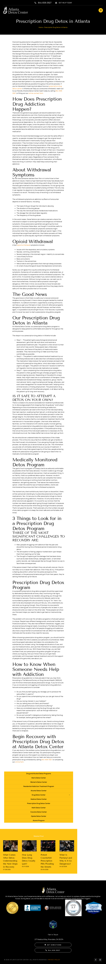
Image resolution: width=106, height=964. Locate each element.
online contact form (36, 93)
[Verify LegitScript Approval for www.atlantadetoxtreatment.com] (53, 922)
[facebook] (95, 960)
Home (41, 27)
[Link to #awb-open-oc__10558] (101, 10)
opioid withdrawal (23, 245)
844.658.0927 (44, 2)
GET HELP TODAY (65, 3)
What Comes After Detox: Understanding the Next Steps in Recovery (10, 861)
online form (19, 762)
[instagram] (100, 960)
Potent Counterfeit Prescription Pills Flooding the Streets (47, 861)
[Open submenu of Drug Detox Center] (69, 795)
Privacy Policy (54, 960)
